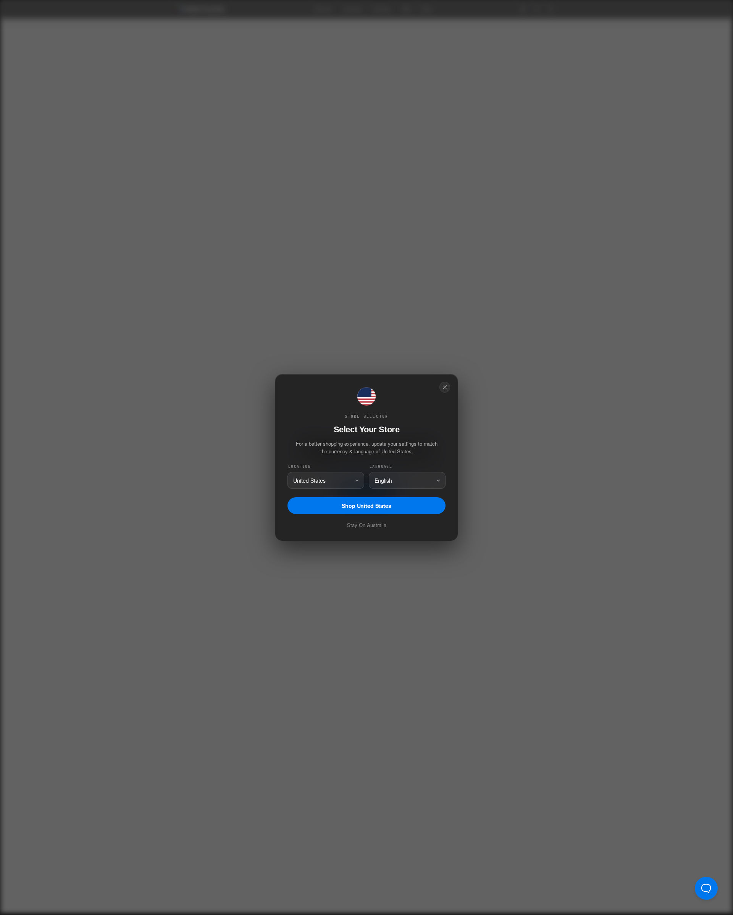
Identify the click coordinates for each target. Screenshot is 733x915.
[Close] (444, 387)
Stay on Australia (366, 525)
